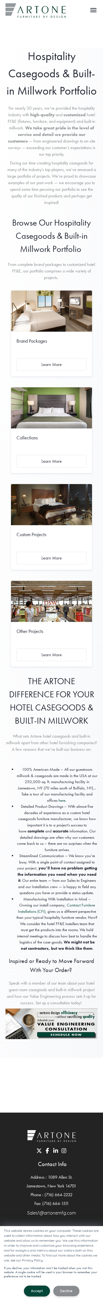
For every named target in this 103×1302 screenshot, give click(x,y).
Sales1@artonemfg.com (51, 1213)
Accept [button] (37, 1291)
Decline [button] (66, 1291)
